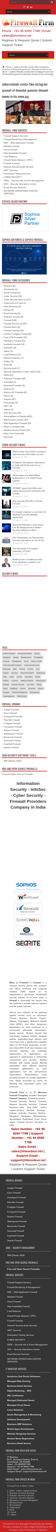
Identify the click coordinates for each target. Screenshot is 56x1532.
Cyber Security (11, 296)
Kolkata (6, 681)
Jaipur (7, 351)
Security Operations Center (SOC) (20, 371)
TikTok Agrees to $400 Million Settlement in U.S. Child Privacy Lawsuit (27, 478)
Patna (5, 688)
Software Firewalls (12, 378)
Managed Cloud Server (18, 1405)
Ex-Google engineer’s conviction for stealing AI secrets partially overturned (29, 514)
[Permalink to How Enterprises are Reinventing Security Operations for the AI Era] (6, 540)
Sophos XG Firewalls (13, 392)
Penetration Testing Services (17, 173)
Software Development (18, 1419)
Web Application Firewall (15, 423)
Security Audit (10, 368)
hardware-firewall (12, 344)
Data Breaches (11, 306)
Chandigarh (38, 657)
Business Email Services (19, 1386)
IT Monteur (42, 1530)
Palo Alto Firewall (12, 720)
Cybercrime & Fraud (13, 303)
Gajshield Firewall (12, 744)
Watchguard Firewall (13, 733)
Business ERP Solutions (19, 1424)
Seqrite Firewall (11, 747)
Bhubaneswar (26, 657)
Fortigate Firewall (12, 723)
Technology (9, 402)
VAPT (6, 406)
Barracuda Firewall (13, 737)
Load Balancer (10, 156)
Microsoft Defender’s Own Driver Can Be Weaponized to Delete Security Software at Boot (27, 527)
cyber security (36, 661)
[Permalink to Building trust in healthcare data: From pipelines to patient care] (6, 562)
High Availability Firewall (15, 153)
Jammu (19, 677)
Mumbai (6, 684)
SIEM (6, 375)
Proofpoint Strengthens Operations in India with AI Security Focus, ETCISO (28, 465)
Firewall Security (11, 323)
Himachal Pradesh (27, 673)
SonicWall (8, 382)
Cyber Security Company (12, 665)
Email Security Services (15, 187)
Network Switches (12, 358)
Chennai (6, 661)
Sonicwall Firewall (12, 740)
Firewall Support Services (16, 136)
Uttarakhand (34, 692)
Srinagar (6, 692)
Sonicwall (31, 688)
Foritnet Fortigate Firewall (16, 334)
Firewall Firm (9, 1524)
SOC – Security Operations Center (20, 184)
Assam (37, 653)
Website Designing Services (21, 1434)
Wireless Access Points (14, 430)
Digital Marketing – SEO (19, 1391)
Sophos (7, 389)
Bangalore (6, 657)
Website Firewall (11, 146)
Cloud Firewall (10, 149)
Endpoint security (12, 317)
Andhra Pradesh (9, 653)
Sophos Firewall (11, 730)
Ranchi (22, 688)
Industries (8, 347)
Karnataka (28, 677)
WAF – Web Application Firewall (19, 143)
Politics (7, 361)
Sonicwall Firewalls (13, 385)
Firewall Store (10, 327)
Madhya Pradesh (27, 681)
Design (7, 310)
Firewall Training (11, 163)
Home (8, 67)
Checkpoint (9, 289)
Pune (6, 365)
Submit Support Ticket (29, 1169)
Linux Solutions (15, 1410)
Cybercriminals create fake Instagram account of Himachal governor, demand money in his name (27, 69)
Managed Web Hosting (18, 1381)
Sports (7, 396)
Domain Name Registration (20, 1438)
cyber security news (31, 665)
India (5, 677)
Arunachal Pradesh (25, 653)
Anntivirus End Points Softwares (23, 1376)
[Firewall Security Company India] (28, 23)
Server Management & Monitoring (24, 1414)
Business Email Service (19, 1443)
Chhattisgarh (16, 661)
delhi (14, 669)
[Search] (52, 2)
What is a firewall (12, 426)
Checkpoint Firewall (13, 716)
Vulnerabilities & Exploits (15, 416)
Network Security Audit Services (19, 167)
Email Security (10, 313)
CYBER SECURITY (13, 177)
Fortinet (30, 669)
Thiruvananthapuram (19, 692)
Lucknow (14, 681)
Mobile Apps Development (20, 1429)
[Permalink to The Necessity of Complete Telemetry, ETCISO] (6, 551)
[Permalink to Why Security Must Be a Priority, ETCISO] (6, 504)
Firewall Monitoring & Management (20, 139)
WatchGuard (21, 696)
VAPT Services (11, 170)
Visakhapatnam (8, 696)
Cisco (26, 661)
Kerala (37, 677)
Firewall (7, 320)
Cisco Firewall (10, 713)
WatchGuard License (13, 420)
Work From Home (12, 433)
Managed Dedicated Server (20, 1400)
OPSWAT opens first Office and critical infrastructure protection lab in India (28, 491)
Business (8, 286)
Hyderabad (41, 673)
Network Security (18, 684)
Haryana (14, 673)
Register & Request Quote (20, 40)
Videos (7, 409)
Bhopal (15, 657)
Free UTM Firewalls (13, 337)
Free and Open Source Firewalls (17, 774)
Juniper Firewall (11, 709)
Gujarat (6, 673)
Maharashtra (40, 681)
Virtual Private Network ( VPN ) (18, 160)
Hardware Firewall (12, 341)
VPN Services (10, 413)
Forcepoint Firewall (13, 727)
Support (7, 399)
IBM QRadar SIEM (12, 761)
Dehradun (6, 669)
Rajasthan (13, 688)
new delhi (30, 684)
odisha (39, 684)
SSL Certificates (15, 1395)
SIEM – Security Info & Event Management (24, 180)
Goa (37, 669)
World (6, 437)
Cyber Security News (13, 299)
